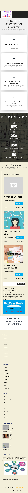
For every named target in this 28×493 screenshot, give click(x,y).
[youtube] (17, 490)
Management (7, 350)
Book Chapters (7, 396)
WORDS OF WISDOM (13, 197)
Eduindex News (8, 200)
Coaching (6, 367)
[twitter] (10, 490)
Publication (6, 411)
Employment (7, 376)
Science (5, 359)
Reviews (6, 356)
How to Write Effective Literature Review (10, 292)
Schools (6, 385)
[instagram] (20, 490)
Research (6, 353)
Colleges (6, 370)
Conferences (7, 341)
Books (5, 338)
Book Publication (8, 399)
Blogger (6, 237)
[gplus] (13, 490)
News (5, 382)
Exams (5, 344)
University (6, 388)
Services (6, 417)
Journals (6, 405)
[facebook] (6, 490)
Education (6, 373)
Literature (6, 347)
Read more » (18, 203)
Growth (13, 200)
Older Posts (21, 283)
